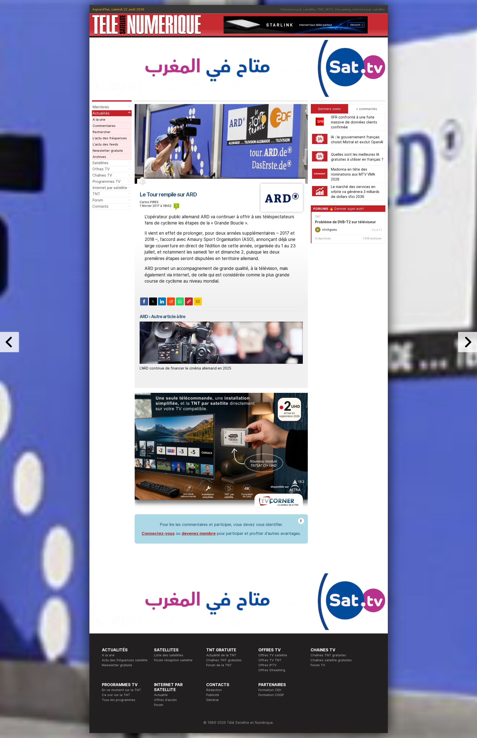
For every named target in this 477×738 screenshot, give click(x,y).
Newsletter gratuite (108, 150)
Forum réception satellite (173, 660)
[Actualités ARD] (282, 210)
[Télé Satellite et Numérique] (146, 25)
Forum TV (318, 665)
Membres (100, 107)
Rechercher (102, 132)
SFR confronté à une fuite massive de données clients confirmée (354, 122)
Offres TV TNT (269, 660)
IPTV (329, 9)
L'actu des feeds (105, 144)
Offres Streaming (271, 670)
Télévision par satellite (297, 9)
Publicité (212, 695)
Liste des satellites (168, 655)
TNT (320, 9)
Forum (97, 200)
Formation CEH (269, 690)
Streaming (343, 9)
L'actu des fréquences (110, 138)
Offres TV (101, 169)
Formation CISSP (271, 695)
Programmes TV (106, 181)
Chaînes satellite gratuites (331, 660)
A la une (99, 119)
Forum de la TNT (219, 665)
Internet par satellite (369, 9)
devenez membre (199, 533)
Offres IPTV (267, 665)
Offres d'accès (165, 700)
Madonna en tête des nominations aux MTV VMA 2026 (353, 174)
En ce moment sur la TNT (121, 690)
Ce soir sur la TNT (116, 695)
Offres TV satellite (272, 655)
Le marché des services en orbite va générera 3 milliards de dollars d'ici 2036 (355, 191)
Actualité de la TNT (221, 655)
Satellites (100, 162)
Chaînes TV (102, 175)
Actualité (161, 695)
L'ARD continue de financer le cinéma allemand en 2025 (185, 368)
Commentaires (104, 126)
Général (212, 700)
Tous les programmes (118, 700)
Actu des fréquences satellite (125, 660)
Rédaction (214, 690)
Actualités (101, 113)
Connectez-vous (158, 533)
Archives (99, 157)
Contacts (100, 206)
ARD (144, 316)
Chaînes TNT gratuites (224, 660)
